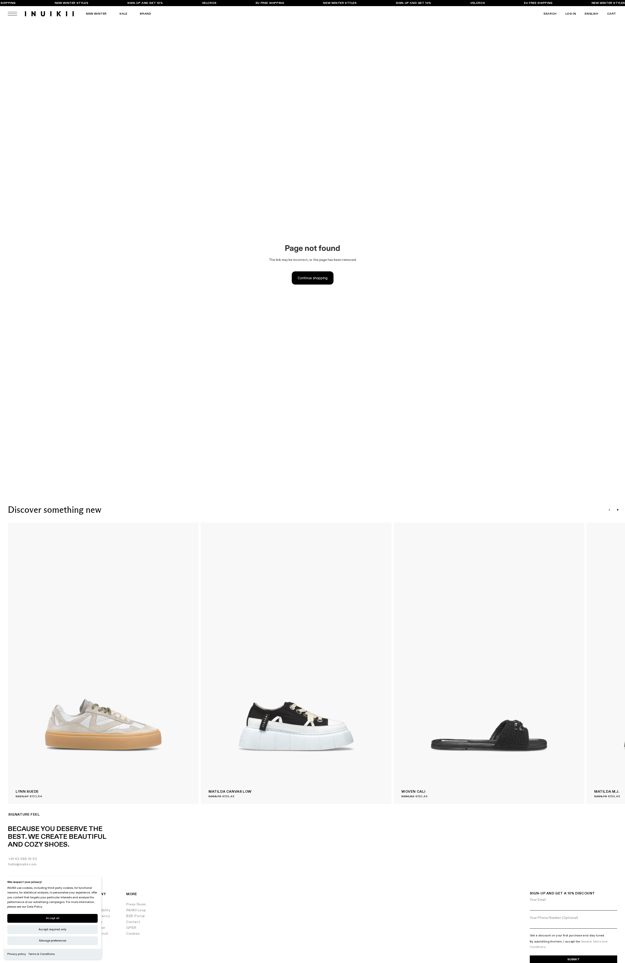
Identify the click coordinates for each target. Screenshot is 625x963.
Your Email (538, 900)
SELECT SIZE (182, 531)
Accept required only (52, 929)
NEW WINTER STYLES (71, 3)
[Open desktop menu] (12, 14)
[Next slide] (618, 509)
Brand (145, 14)
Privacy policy (16, 954)
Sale (123, 14)
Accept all (52, 918)
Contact (133, 922)
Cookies (133, 934)
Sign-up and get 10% (145, 3)
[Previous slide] (609, 509)
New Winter (96, 14)
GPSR (131, 928)
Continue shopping (313, 278)
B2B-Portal (135, 916)
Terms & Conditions (41, 954)
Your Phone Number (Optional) (554, 918)
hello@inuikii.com (22, 864)
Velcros (209, 3)
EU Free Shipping (270, 3)
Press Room (136, 904)
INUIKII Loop (136, 910)
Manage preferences (52, 941)
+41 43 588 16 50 (22, 859)
